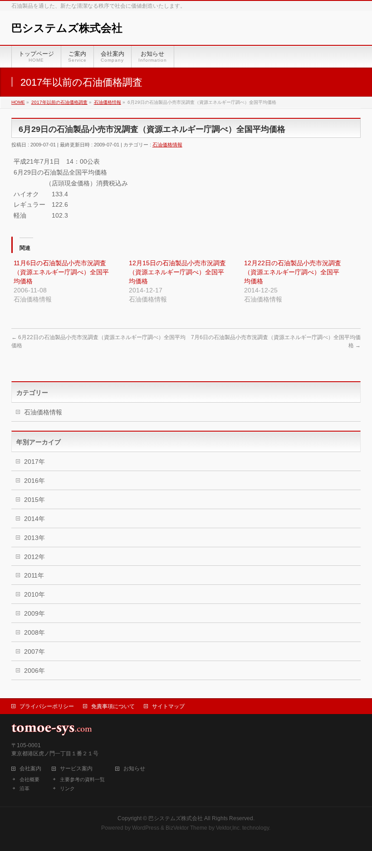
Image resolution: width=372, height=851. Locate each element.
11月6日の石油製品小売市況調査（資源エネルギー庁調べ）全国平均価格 (61, 272)
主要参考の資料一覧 (82, 779)
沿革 (24, 788)
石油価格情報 (167, 144)
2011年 (34, 575)
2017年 (34, 461)
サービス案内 (76, 769)
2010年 (34, 594)
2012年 (34, 556)
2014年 (34, 518)
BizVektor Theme (186, 828)
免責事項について (113, 706)
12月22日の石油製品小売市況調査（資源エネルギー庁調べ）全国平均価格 (292, 272)
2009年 (34, 613)
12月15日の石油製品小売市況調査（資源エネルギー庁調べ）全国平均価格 (177, 272)
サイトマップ (168, 706)
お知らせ (134, 769)
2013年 (34, 537)
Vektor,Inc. (228, 828)
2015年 (34, 499)
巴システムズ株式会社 (66, 28)
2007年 (34, 651)
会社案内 (30, 769)
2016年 (34, 480)
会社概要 (29, 779)
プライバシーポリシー (47, 706)
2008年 (34, 632)
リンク (67, 788)
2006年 (34, 670)
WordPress (145, 828)
